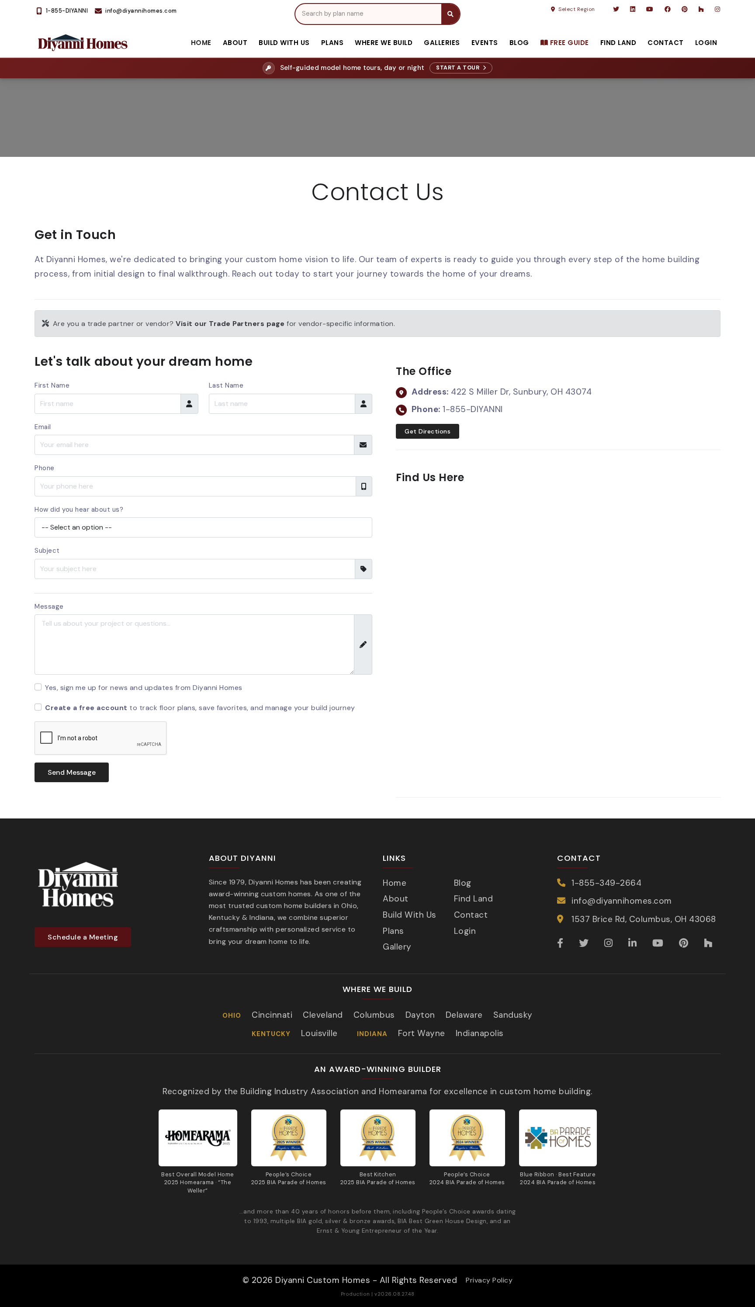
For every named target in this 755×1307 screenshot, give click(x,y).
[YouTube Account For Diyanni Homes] (650, 9)
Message (49, 606)
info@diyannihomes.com (621, 900)
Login (706, 42)
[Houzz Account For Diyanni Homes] (701, 9)
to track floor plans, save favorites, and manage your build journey (200, 707)
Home (201, 42)
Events (484, 42)
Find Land (618, 42)
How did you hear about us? (79, 509)
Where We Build (383, 42)
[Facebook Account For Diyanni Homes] (667, 9)
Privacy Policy (489, 1280)
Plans (332, 42)
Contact (666, 42)
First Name (52, 385)
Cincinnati (272, 1014)
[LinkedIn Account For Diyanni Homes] (633, 9)
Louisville (319, 1033)
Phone (45, 468)
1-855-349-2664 (606, 882)
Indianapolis (480, 1033)
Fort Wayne (421, 1033)
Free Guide (568, 42)
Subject (47, 550)
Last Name (226, 385)
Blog (519, 42)
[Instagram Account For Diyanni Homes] (716, 9)
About (235, 42)
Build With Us (284, 42)
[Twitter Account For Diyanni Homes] (616, 9)
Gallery (397, 946)
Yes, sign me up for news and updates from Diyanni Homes (143, 687)
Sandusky (513, 1014)
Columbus (374, 1014)
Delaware (464, 1014)
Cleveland (323, 1014)
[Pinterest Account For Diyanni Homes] (684, 9)
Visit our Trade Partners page (230, 323)
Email (43, 427)
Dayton (420, 1014)
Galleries (442, 42)
